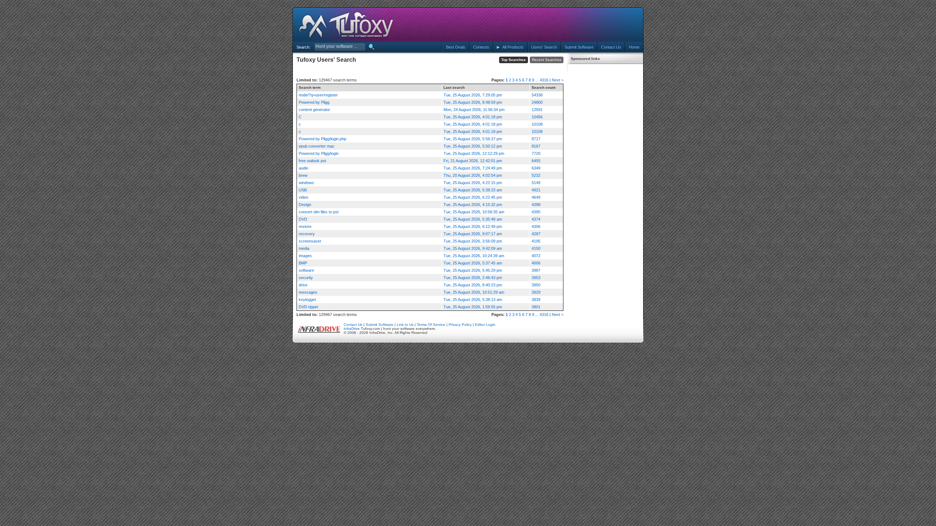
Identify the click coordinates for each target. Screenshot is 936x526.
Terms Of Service (431, 325)
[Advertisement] (575, 25)
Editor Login (485, 325)
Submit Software (379, 325)
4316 (544, 80)
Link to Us (405, 325)
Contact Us (353, 325)
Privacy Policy (460, 325)
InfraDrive (352, 329)
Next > (557, 80)
